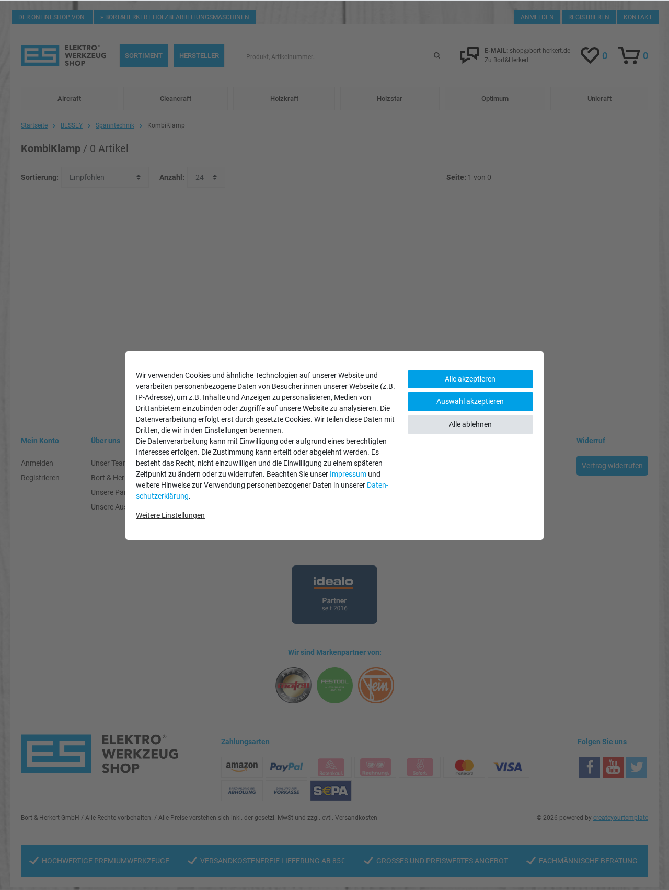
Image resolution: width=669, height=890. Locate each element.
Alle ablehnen (470, 424)
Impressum (348, 474)
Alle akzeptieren (470, 379)
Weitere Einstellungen (170, 515)
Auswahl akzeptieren (470, 401)
